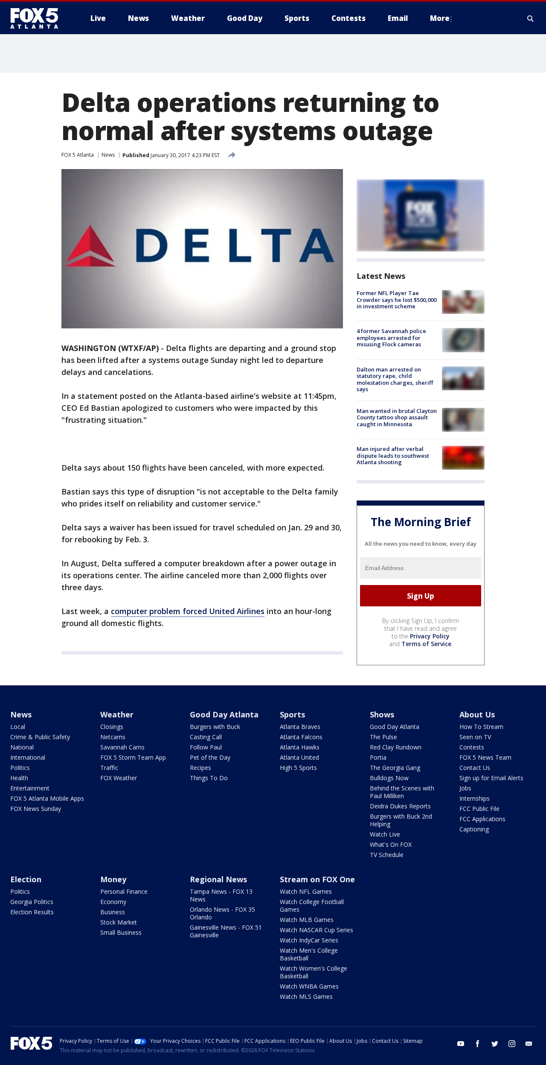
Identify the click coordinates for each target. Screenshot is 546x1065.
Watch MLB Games (307, 920)
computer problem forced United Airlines (187, 611)
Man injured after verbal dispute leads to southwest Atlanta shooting (393, 455)
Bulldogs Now (389, 778)
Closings (111, 727)
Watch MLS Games (306, 996)
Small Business (121, 932)
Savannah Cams (122, 747)
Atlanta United (299, 757)
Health (19, 778)
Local (17, 727)
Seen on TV (475, 737)
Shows (382, 714)
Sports (292, 714)
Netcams (112, 737)
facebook (478, 1043)
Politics (20, 768)
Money (113, 879)
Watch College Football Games (312, 905)
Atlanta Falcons (301, 737)
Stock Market (118, 922)
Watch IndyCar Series (309, 940)
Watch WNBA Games (309, 986)
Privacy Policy (430, 636)
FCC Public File (479, 809)
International (27, 757)
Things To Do (209, 778)
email (529, 1043)
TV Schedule (387, 855)
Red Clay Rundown (395, 747)
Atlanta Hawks (299, 747)
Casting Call (206, 737)
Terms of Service (426, 644)
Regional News (218, 879)
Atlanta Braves (300, 727)
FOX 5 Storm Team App (133, 757)
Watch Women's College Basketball (313, 972)
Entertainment (29, 788)
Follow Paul (206, 747)
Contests (471, 747)
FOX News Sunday (35, 809)
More (440, 18)
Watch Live (385, 834)
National (22, 747)
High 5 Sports (298, 768)
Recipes (200, 768)
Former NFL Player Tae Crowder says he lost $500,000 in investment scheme (396, 299)
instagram (512, 1043)
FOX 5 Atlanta (77, 154)
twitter (495, 1043)
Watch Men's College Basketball (309, 954)
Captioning (474, 829)
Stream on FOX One (317, 879)
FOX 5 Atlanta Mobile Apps (47, 798)
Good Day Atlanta (224, 714)
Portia (378, 757)
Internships (474, 798)
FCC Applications (482, 819)
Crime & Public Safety (40, 737)
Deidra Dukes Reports (400, 806)
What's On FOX (391, 844)
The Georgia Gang (395, 768)
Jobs (465, 788)
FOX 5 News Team (485, 757)
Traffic (109, 768)
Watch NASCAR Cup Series (316, 930)
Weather (117, 714)
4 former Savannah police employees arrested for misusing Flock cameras (391, 337)
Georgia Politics (31, 902)
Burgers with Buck (215, 727)
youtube (461, 1043)
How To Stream (481, 727)
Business (112, 912)
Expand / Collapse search (531, 18)
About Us (477, 714)
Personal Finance (124, 891)
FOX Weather (118, 778)
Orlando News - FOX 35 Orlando (222, 913)
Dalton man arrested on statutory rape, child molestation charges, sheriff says (395, 379)
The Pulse (383, 737)
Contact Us (474, 768)
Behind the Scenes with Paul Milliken (402, 792)
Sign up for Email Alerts (491, 778)
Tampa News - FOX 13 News (221, 895)
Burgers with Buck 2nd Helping (401, 820)
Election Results (32, 912)
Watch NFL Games (306, 891)
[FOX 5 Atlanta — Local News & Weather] (38, 18)
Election (25, 879)
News (108, 154)
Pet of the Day (210, 757)
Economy (113, 902)
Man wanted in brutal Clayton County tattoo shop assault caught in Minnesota (397, 417)
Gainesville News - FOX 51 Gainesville (226, 931)
